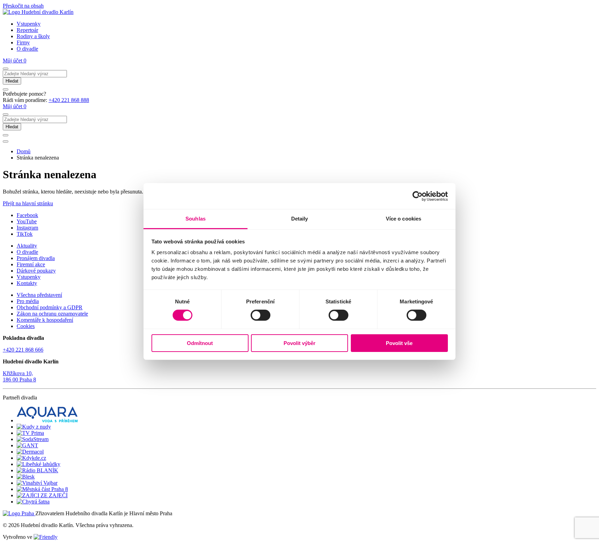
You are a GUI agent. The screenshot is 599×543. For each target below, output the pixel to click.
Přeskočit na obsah (23, 6)
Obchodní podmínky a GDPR (50, 307)
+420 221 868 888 (69, 100)
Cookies (26, 326)
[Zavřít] (5, 89)
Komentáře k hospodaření (45, 320)
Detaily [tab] (299, 219)
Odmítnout (200, 343)
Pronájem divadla (36, 258)
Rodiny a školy (33, 36)
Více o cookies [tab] (403, 219)
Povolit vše (399, 343)
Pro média (28, 301)
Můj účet (13, 60)
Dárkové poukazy (36, 271)
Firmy (23, 42)
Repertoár (27, 30)
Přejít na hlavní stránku (28, 203)
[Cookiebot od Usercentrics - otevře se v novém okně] (417, 196)
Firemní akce (31, 264)
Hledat (12, 81)
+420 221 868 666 (23, 350)
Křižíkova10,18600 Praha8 (19, 376)
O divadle (27, 49)
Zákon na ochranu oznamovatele (52, 314)
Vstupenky (29, 24)
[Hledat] (5, 69)
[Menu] (5, 141)
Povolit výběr (299, 343)
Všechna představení (39, 295)
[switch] (260, 315)
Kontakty (27, 283)
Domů (24, 151)
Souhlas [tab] (195, 219)
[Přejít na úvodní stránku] (38, 12)
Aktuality (27, 246)
